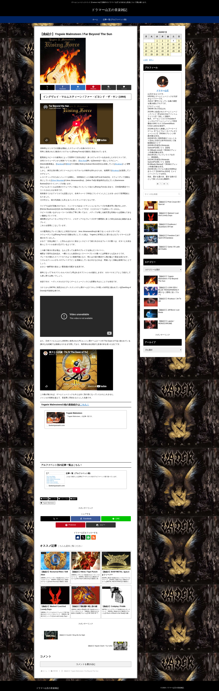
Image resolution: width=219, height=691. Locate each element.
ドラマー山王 (162, 90)
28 (152, 54)
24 (168, 51)
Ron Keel (83, 161)
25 (173, 51)
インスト (54, 499)
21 (152, 51)
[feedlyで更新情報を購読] (88, 537)
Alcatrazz (118, 164)
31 (168, 54)
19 (179, 47)
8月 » (151, 60)
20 (146, 51)
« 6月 (145, 60)
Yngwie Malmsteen (49, 503)
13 (146, 47)
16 (163, 47)
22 (157, 51)
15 (157, 47)
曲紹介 (74, 499)
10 (168, 44)
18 (173, 47)
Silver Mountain (57, 180)
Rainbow (60, 164)
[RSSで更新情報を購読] (93, 537)
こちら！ (84, 404)
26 (179, 51)
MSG (68, 164)
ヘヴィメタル (64, 499)
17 (168, 47)
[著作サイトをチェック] (78, 537)
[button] (108, 87)
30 (163, 54)
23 (163, 51)
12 (179, 44)
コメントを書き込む (85, 664)
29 (157, 54)
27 (146, 54)
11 (173, 44)
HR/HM (45, 499)
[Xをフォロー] (83, 537)
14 (152, 47)
